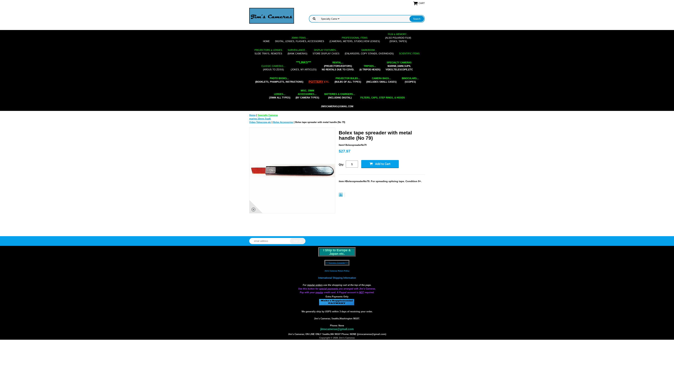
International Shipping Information (337, 278)
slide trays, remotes (268, 52)
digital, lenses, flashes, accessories (299, 39)
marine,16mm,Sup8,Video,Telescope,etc (399, 66)
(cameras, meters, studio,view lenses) (354, 39)
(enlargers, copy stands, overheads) (369, 52)
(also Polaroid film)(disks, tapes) (398, 38)
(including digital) (339, 96)
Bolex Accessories (283, 122)
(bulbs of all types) (348, 80)
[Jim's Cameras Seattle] (271, 15)
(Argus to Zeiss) (273, 68)
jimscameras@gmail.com (337, 106)
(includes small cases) (381, 80)
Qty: (341, 164)
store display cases (326, 52)
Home (266, 41)
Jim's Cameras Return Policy (337, 271)
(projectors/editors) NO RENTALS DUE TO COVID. (338, 66)
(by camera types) (307, 94)
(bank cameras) (297, 52)
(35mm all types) (279, 96)
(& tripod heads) (369, 68)
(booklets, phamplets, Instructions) (279, 80)
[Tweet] (341, 196)
